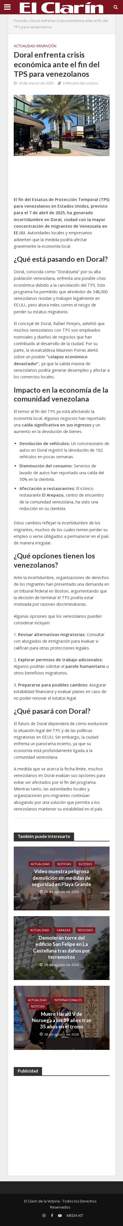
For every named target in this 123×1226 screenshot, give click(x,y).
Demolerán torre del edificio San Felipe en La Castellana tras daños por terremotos (61, 947)
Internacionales (68, 1000)
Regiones (85, 930)
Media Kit (75, 1215)
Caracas (63, 930)
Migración (46, 46)
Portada (20, 20)
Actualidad (24, 46)
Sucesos (85, 864)
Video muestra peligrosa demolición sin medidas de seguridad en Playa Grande (61, 877)
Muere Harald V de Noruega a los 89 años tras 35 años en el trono (61, 1020)
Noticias (64, 864)
